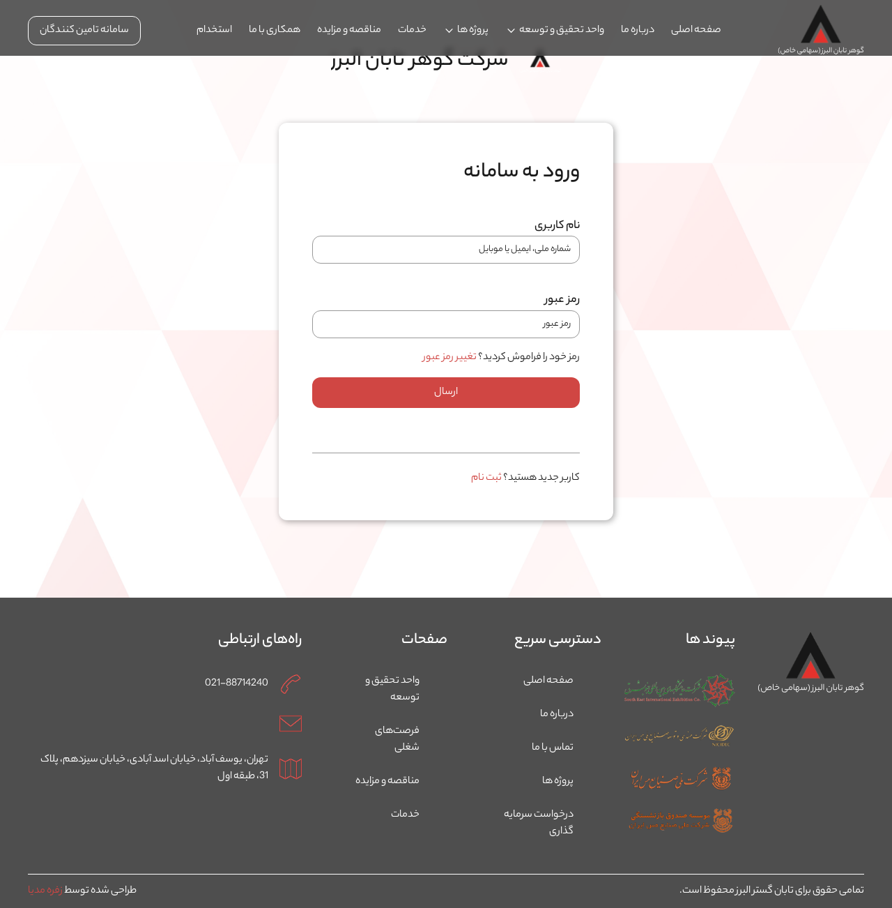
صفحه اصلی (696, 30)
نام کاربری (557, 227)
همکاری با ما (274, 30)
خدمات (412, 30)
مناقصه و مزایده (349, 30)
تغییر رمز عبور (450, 357)
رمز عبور (562, 301)
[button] (554, 30)
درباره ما (637, 30)
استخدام (214, 30)
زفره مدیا (45, 891)
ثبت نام (486, 478)
